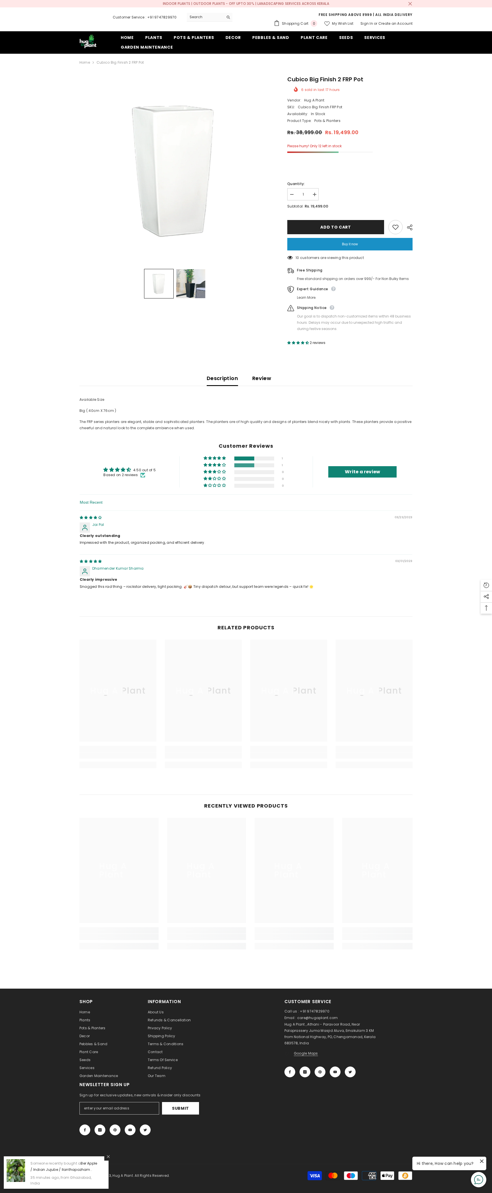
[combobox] (205, 17)
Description (222, 378)
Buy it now (350, 244)
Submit (180, 1108)
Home (84, 62)
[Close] (109, 1157)
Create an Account (395, 23)
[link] (117, 755)
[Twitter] (350, 1072)
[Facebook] (289, 1072)
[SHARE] (408, 227)
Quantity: (296, 183)
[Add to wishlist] (395, 227)
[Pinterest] (320, 1072)
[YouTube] (335, 1072)
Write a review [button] (362, 471)
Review (261, 378)
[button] (159, 283)
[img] (91, 517)
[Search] (209, 17)
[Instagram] (305, 1072)
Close (410, 3)
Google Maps (306, 1053)
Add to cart (335, 227)
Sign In (366, 23)
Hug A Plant (314, 100)
